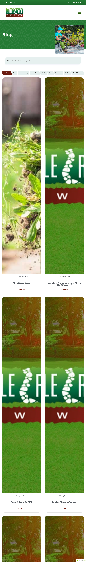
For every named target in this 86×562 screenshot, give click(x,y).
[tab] (7, 73)
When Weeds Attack (22, 283)
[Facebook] (6, 2)
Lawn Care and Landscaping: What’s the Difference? (64, 284)
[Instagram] (14, 2)
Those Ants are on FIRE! (21, 502)
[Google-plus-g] (10, 2)
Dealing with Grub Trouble (64, 502)
